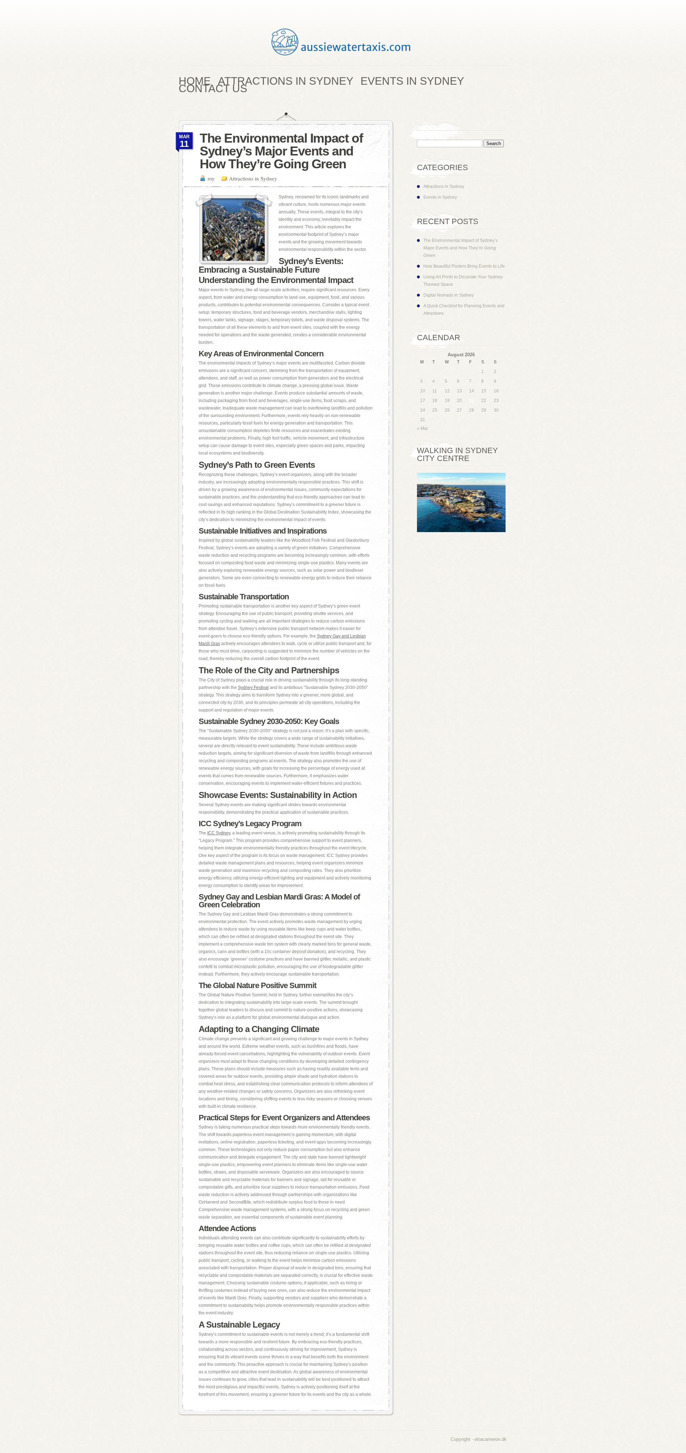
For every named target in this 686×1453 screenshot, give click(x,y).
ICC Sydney (218, 832)
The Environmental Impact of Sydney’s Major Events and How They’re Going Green (460, 248)
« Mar (422, 428)
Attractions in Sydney (253, 178)
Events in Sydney (440, 197)
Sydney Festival (253, 687)
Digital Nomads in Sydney (448, 295)
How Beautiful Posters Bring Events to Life (464, 266)
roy (211, 178)
